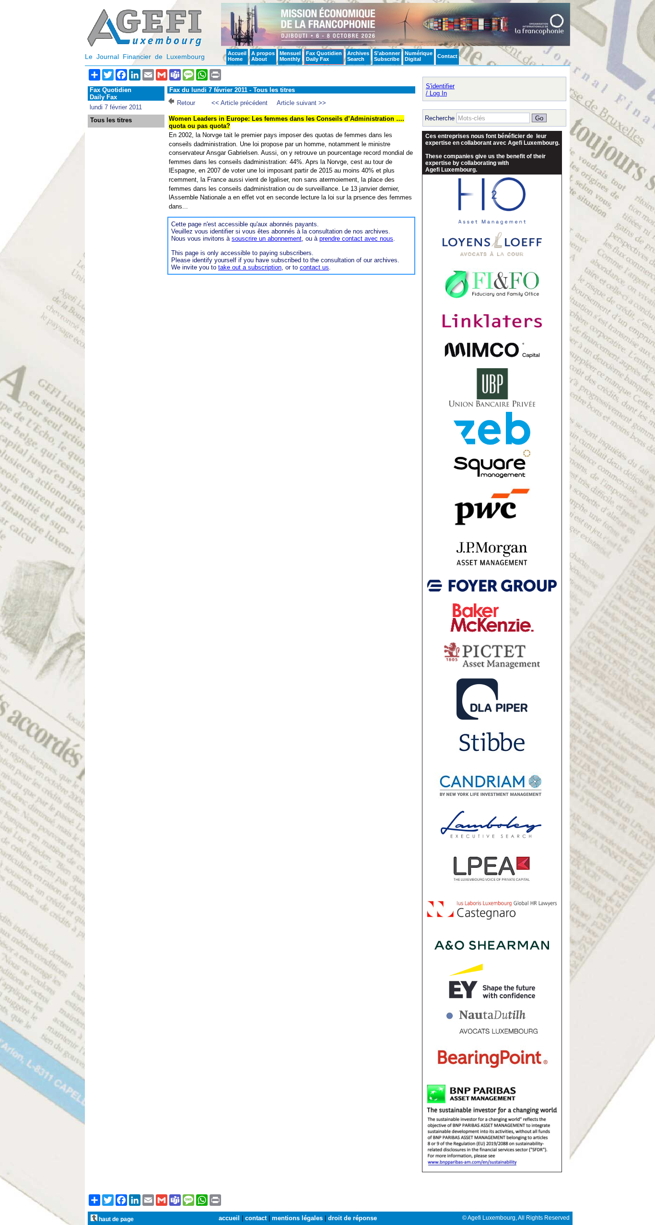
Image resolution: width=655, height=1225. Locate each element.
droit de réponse (352, 1218)
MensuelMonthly (290, 56)
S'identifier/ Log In (440, 89)
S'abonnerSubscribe (387, 56)
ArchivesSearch (358, 56)
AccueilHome (237, 56)
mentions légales (297, 1218)
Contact (447, 56)
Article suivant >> (301, 102)
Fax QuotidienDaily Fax (324, 56)
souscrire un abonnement (267, 238)
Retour (186, 102)
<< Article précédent (239, 102)
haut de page (115, 1219)
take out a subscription (249, 267)
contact (256, 1218)
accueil (229, 1218)
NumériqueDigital (419, 56)
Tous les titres (111, 120)
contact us (314, 267)
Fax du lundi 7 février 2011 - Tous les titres (232, 89)
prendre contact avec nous (356, 238)
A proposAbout (263, 56)
